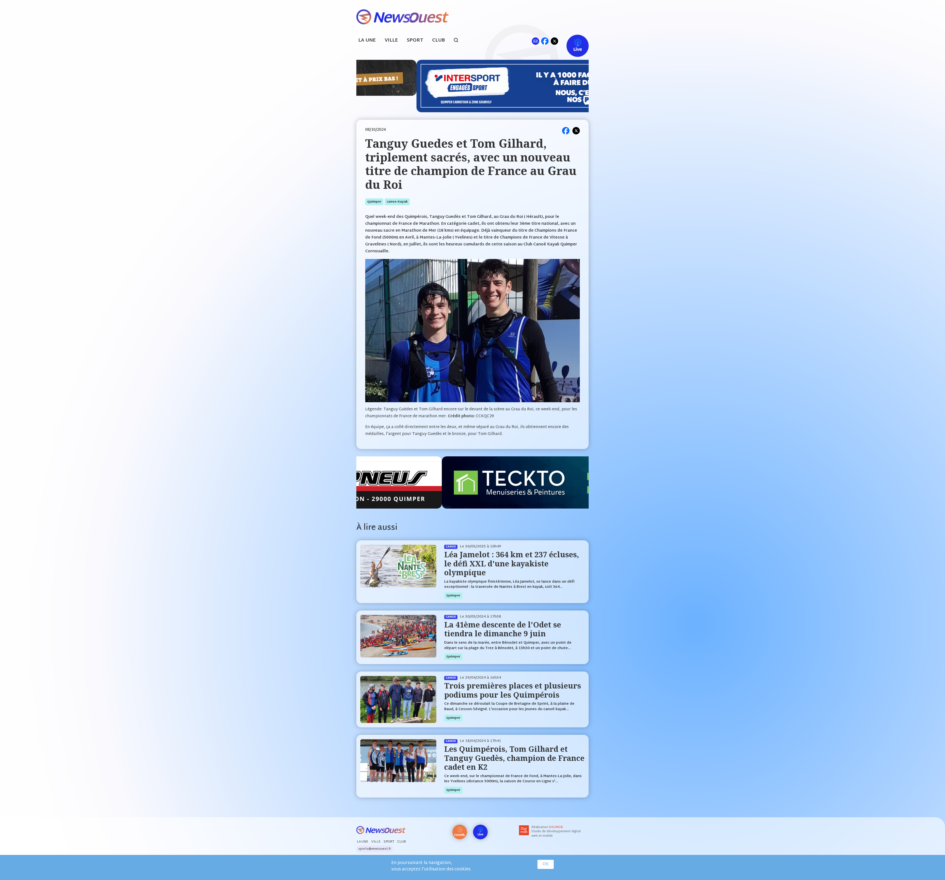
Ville (391, 40)
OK (545, 864)
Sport (415, 40)
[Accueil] (402, 16)
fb (545, 41)
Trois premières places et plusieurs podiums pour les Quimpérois (512, 690)
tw (554, 41)
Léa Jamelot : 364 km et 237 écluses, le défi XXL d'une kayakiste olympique (511, 563)
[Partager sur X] (576, 130)
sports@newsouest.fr (374, 849)
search (458, 41)
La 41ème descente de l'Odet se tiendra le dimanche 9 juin (502, 629)
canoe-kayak (397, 202)
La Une (367, 40)
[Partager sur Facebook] (565, 130)
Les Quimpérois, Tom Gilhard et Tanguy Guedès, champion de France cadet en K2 (514, 758)
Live (572, 41)
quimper (374, 202)
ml (535, 41)
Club (438, 40)
